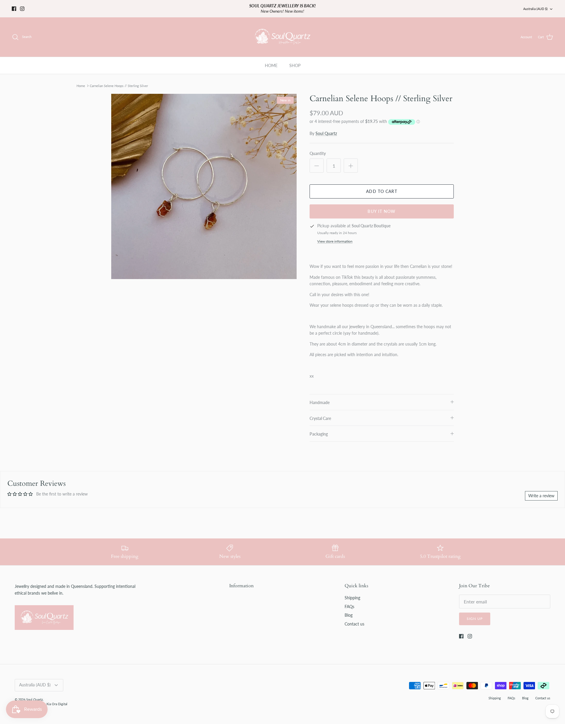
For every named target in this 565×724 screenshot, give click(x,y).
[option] (204, 181)
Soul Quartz (326, 128)
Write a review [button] (541, 490)
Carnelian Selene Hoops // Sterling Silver (119, 81)
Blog (349, 610)
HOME (271, 60)
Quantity (318, 148)
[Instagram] (22, 6)
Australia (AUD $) (535, 6)
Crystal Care (320, 413)
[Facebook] (14, 6)
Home (81, 81)
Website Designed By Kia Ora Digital (41, 699)
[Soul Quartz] (282, 32)
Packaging (319, 429)
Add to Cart (381, 186)
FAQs (349, 601)
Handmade (320, 397)
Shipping (352, 592)
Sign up (475, 614)
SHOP (294, 60)
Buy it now (382, 206)
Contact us (354, 618)
